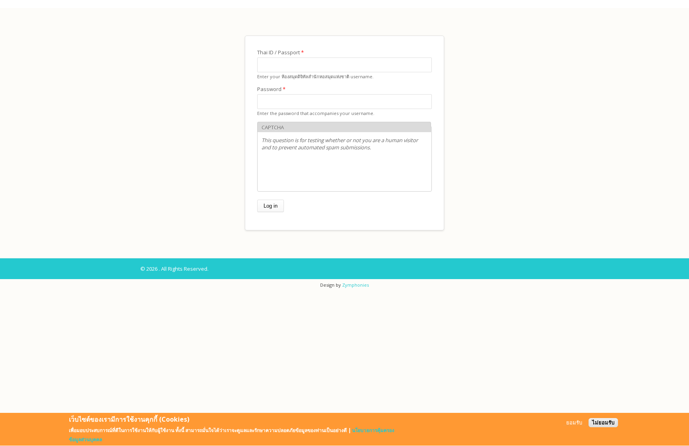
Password (271, 89)
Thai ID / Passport (280, 52)
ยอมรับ (574, 422)
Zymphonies (355, 285)
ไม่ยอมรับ (603, 423)
